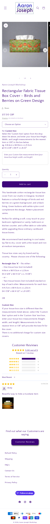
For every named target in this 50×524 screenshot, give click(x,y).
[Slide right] (30, 78)
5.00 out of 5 (31, 350)
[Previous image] (5, 50)
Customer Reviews (25, 442)
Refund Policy (11, 453)
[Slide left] (19, 78)
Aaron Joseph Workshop (28, 522)
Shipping (5, 118)
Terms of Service (12, 477)
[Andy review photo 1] (8, 403)
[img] (8, 384)
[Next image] (45, 50)
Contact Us (9, 471)
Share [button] (6, 108)
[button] (5, 8)
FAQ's (7, 465)
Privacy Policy (11, 482)
